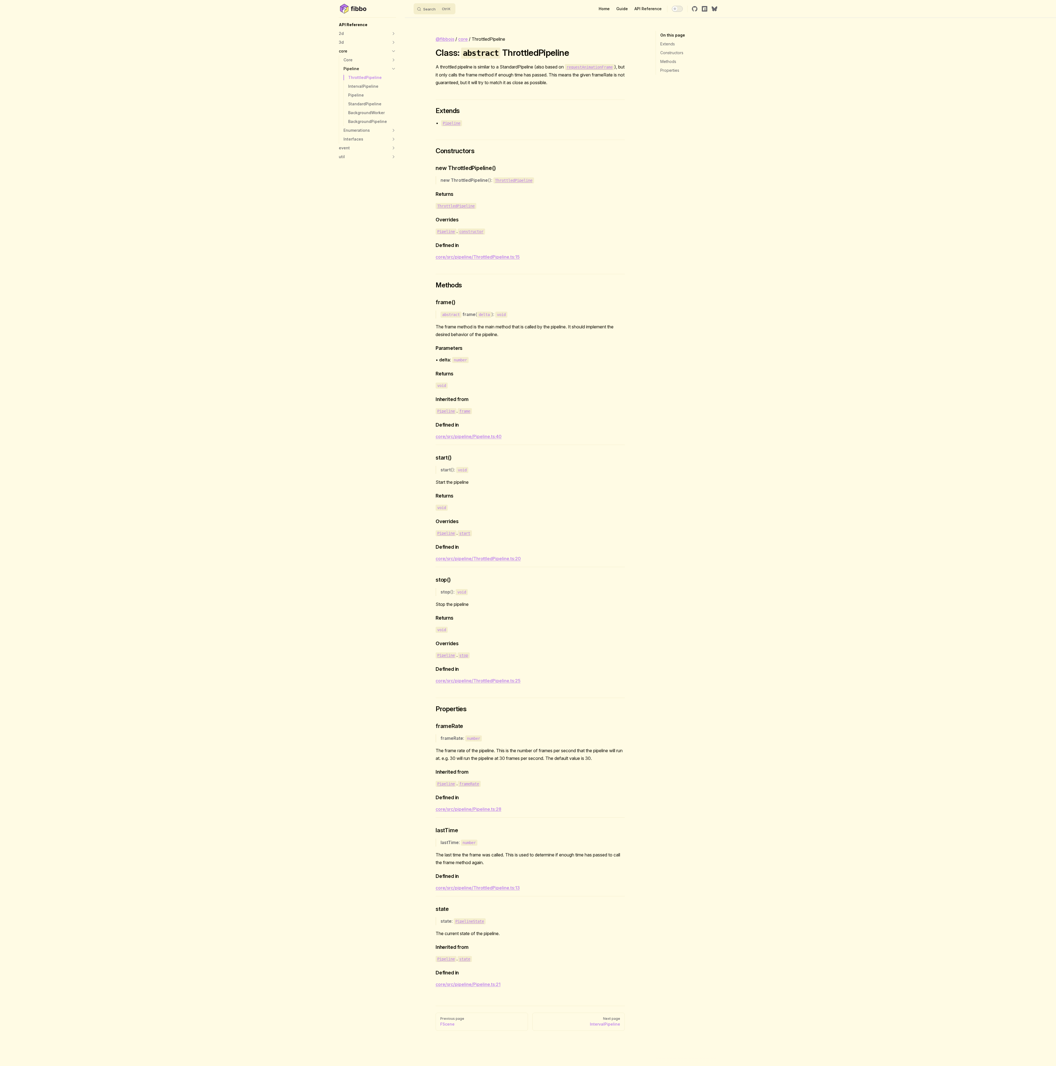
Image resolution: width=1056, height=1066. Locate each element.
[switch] (677, 9)
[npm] (705, 9)
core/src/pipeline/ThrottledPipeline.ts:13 (478, 888)
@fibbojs (445, 39)
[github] (695, 9)
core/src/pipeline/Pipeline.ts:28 (468, 809)
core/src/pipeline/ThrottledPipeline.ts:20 (478, 558)
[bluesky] (714, 9)
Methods (668, 61)
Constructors (671, 52)
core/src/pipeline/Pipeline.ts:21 (468, 984)
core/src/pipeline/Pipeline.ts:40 (469, 436)
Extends (667, 44)
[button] (367, 24)
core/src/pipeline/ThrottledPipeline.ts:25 (478, 680)
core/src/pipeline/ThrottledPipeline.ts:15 (478, 257)
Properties (669, 70)
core (463, 39)
